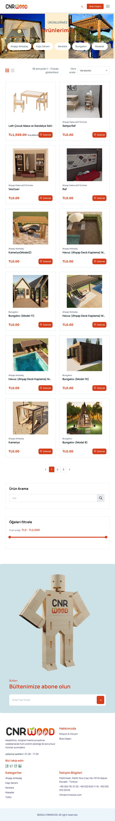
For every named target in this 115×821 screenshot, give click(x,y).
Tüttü (8, 797)
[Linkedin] (20, 766)
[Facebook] (7, 766)
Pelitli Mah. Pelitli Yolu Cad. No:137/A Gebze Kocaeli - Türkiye (83, 779)
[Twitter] (11, 766)
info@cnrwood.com (70, 794)
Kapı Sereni (43, 46)
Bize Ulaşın (95, 6)
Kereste (62, 46)
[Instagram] (15, 766)
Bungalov (81, 46)
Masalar (99, 46)
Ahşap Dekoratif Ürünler (74, 122)
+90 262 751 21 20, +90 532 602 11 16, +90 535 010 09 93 (84, 788)
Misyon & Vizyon (68, 733)
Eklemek (47, 134)
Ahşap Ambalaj (19, 46)
